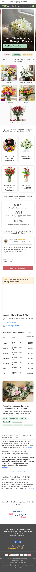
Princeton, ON (28, 425)
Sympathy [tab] (16, 55)
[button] (32, 567)
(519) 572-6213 (11, 322)
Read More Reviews (18, 268)
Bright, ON (23, 418)
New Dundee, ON (17, 422)
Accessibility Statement (28, 565)
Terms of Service (4, 565)
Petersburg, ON (7, 425)
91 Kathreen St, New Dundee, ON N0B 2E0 (18, 531)
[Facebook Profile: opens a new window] (15, 542)
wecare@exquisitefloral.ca (18, 535)
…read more (28, 447)
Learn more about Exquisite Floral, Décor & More (17, 472)
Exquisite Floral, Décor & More (18, 2)
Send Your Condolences (14, 46)
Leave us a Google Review (18, 548)
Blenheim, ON (14, 418)
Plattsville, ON (18, 425)
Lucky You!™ (12, 241)
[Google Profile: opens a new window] (20, 542)
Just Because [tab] (27, 55)
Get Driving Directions (13, 326)
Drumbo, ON (6, 422)
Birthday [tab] (7, 55)
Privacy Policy (15, 565)
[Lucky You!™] (6, 241)
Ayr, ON (5, 418)
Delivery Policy (18, 567)
